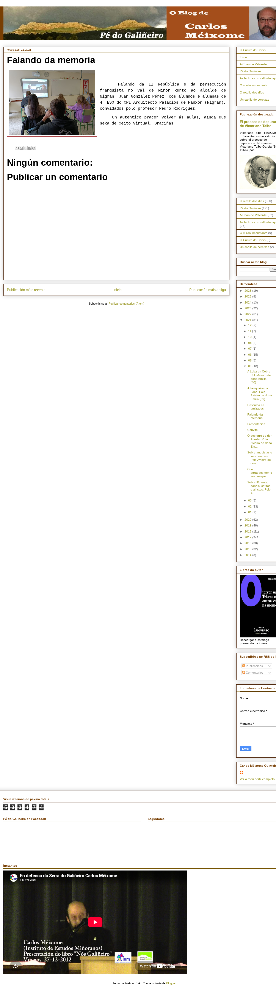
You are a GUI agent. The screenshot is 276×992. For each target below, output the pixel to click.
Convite (252, 429)
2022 (248, 314)
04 (250, 366)
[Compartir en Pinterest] (33, 148)
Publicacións (254, 666)
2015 (248, 549)
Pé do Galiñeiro (250, 71)
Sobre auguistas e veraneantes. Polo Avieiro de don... (259, 458)
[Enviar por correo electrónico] (17, 148)
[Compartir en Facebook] (29, 148)
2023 (248, 308)
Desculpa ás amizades (255, 406)
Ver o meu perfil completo (257, 779)
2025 (248, 296)
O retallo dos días (252, 92)
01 (250, 512)
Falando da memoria (255, 416)
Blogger (171, 983)
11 (250, 331)
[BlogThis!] (21, 148)
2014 (248, 555)
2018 (248, 531)
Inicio (117, 290)
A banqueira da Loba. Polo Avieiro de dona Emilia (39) (259, 393)
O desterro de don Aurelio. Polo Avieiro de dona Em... (259, 441)
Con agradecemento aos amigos (259, 472)
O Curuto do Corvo (253, 50)
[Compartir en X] (25, 148)
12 (250, 325)
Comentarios (254, 672)
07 (250, 348)
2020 (248, 519)
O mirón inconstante (253, 85)
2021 (248, 320)
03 (250, 500)
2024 (248, 302)
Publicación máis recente (26, 290)
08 (250, 342)
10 (250, 337)
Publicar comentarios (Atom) (126, 303)
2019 (248, 525)
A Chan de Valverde (253, 64)
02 (250, 506)
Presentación (256, 424)
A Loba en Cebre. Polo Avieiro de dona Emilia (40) (259, 377)
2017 (248, 537)
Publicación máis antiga (207, 290)
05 (250, 360)
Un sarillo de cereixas (254, 99)
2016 (248, 543)
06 (250, 354)
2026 (248, 290)
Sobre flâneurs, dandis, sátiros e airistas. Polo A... (259, 488)
